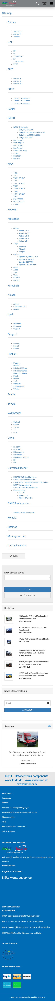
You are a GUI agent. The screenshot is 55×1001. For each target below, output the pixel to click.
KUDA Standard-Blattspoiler (24, 480)
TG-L (15, 181)
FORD (11, 89)
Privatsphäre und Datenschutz (14, 826)
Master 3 (16, 365)
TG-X (15, 176)
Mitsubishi (13, 285)
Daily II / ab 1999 (25, 137)
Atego (15, 244)
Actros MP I (23, 241)
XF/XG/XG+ (18, 56)
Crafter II (16, 422)
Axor (15, 272)
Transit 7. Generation (21, 98)
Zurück (14, 556)
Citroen (12, 22)
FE (14, 460)
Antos (15, 267)
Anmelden (27, 710)
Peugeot (12, 334)
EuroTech (17, 156)
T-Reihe (16, 389)
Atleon (15, 304)
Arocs (15, 270)
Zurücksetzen (27, 595)
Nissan (12, 294)
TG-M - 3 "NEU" (19, 189)
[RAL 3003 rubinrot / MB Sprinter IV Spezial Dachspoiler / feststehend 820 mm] (27, 739)
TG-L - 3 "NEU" (19, 183)
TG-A (15, 196)
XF (14, 59)
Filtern (27, 589)
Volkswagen (14, 412)
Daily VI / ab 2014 (26, 130)
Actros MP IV (24, 233)
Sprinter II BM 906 (26, 262)
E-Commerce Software (19, 997)
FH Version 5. (18, 455)
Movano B (17, 324)
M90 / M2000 (18, 202)
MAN (11, 163)
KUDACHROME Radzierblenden (25, 487)
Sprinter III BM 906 (26, 259)
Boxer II (16, 346)
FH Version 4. (18, 452)
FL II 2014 (17, 447)
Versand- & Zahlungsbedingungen (15, 807)
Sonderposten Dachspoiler (24, 512)
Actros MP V (24, 231)
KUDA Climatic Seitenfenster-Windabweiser (30, 482)
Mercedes (13, 218)
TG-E (15, 173)
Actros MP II (24, 238)
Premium (17, 384)
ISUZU (11, 108)
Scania (11, 394)
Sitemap (12, 526)
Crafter (16, 425)
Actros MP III (24, 236)
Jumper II (17, 34)
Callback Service (17, 545)
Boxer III (16, 343)
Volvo (11, 437)
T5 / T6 (16, 427)
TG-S (15, 191)
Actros (16, 228)
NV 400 (16, 309)
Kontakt (12, 517)
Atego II (22, 249)
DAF (10, 41)
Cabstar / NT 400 (20, 307)
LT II (15, 432)
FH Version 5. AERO (21, 457)
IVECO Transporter (20, 127)
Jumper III (17, 31)
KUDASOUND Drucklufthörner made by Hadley (22, 933)
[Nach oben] (47, 996)
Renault (12, 353)
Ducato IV (17, 78)
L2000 (15, 204)
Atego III (22, 246)
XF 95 (15, 64)
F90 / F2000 (18, 199)
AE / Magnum (18, 386)
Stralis (15, 153)
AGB (4, 822)
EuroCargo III (18, 143)
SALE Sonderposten (19, 503)
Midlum (16, 379)
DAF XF (22, 493)
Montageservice (17, 536)
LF (14, 51)
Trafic (15, 381)
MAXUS (12, 209)
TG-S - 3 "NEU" (19, 194)
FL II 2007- (17, 450)
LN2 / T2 (16, 280)
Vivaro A (16, 329)
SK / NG (16, 278)
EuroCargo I (18, 148)
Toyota (12, 403)
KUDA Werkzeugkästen (22, 485)
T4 (14, 430)
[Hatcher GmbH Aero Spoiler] (8, 3)
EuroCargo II (18, 145)
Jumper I (16, 37)
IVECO (11, 117)
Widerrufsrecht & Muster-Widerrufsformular (19, 812)
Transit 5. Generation (21, 103)
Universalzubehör (17, 467)
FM (14, 462)
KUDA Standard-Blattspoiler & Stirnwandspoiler (22, 921)
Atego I (22, 251)
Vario (15, 275)
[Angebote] (49, 726)
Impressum (6, 798)
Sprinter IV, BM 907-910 (28, 257)
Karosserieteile (19, 490)
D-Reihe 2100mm (20, 371)
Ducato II (17, 84)
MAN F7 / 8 (23, 495)
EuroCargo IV (18, 140)
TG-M (15, 186)
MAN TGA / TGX (25, 498)
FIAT (10, 69)
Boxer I (16, 349)
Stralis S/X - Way (20, 151)
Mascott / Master (20, 373)
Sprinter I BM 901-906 (27, 265)
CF (14, 54)
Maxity (16, 376)
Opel (10, 314)
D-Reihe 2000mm (20, 368)
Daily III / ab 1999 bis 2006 (29, 135)
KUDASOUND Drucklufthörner (25, 477)
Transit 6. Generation (21, 101)
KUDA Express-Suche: (14, 573)
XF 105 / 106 (18, 61)
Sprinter (16, 254)
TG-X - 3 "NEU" (19, 178)
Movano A (17, 326)
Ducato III (17, 81)
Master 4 (16, 363)
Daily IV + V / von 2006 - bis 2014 (32, 132)
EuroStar (16, 158)
